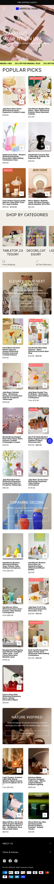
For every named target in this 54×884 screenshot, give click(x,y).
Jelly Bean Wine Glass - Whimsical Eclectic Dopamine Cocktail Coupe (14, 110)
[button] (44, 8)
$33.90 (31, 117)
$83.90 (31, 207)
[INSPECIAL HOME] (27, 8)
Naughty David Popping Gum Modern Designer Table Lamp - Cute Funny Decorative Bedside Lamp (13, 653)
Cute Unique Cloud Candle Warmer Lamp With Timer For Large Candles (14, 202)
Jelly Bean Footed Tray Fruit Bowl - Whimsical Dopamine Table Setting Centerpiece (38, 394)
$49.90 (6, 163)
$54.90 (31, 572)
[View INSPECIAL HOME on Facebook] (10, 861)
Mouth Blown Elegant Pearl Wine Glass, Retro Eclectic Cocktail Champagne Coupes (13, 439)
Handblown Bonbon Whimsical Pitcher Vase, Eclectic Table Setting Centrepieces (12, 565)
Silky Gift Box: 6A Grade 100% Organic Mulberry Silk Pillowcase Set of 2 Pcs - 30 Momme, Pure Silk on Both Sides (13, 825)
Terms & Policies (10, 852)
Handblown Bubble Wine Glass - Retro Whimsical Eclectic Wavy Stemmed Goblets (39, 111)
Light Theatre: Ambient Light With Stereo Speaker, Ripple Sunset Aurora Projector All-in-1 (13, 781)
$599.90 (32, 787)
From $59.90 (8, 787)
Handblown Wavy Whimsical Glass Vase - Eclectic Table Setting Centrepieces (13, 609)
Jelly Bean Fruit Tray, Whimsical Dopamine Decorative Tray (37, 608)
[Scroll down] (27, 58)
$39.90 (6, 115)
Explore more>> (27, 518)
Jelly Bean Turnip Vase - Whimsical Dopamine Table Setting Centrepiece (38, 482)
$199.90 (6, 402)
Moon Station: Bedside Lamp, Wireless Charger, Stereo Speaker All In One (39, 202)
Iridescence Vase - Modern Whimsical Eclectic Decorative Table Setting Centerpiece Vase (14, 157)
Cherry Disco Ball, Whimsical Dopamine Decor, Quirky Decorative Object (12, 697)
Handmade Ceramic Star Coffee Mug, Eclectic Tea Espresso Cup (38, 156)
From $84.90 (8, 571)
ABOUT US (8, 843)
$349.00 (6, 660)
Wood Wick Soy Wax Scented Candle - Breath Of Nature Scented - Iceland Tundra (37, 825)
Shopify (31, 867)
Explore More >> (27, 303)
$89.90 (6, 832)
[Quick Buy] (21, 102)
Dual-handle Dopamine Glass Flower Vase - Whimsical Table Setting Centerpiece (38, 652)
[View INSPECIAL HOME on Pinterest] (16, 861)
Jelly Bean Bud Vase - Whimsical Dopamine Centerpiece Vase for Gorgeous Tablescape (12, 482)
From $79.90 (33, 400)
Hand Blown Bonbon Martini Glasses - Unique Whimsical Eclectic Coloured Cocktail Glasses (11, 351)
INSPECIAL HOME (14, 867)
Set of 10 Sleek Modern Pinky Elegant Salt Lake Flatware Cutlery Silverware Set (38, 439)
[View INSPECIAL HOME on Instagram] (4, 861)
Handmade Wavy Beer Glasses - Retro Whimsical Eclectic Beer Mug (38, 350)
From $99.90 (8, 615)
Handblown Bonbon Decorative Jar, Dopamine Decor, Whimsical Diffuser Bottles (36, 566)
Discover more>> (27, 733)
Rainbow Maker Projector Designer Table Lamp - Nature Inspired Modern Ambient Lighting (36, 781)
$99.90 (6, 488)
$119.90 (31, 488)
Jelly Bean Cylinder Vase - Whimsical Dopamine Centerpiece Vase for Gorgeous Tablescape (12, 395)
